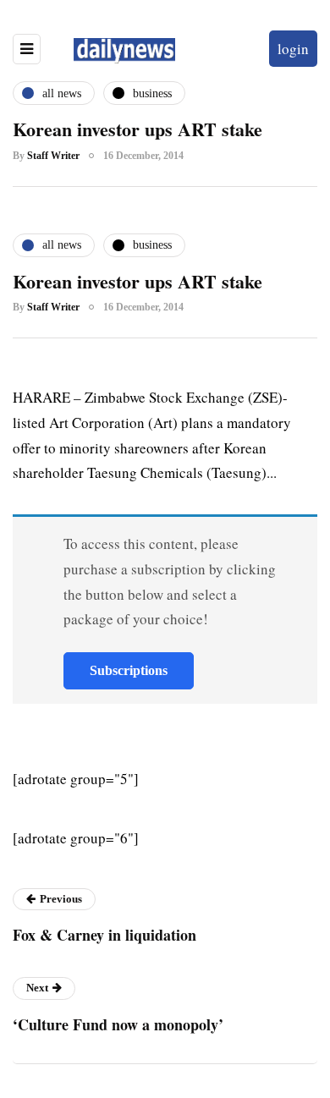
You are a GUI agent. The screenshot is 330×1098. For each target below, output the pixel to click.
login (293, 48)
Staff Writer (53, 156)
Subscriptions (129, 670)
